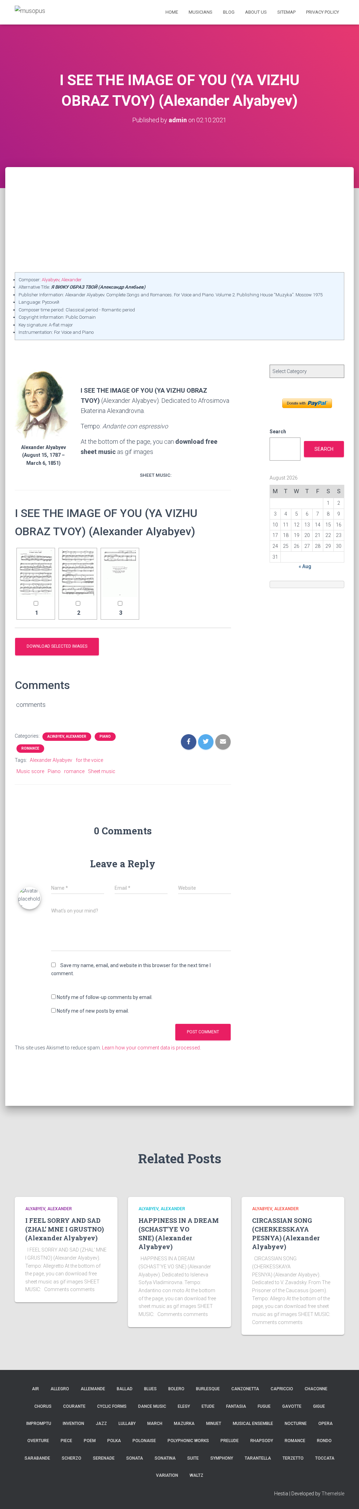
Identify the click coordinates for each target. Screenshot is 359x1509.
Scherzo (71, 1458)
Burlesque (208, 1388)
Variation (167, 1475)
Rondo (324, 1440)
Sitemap (286, 12)
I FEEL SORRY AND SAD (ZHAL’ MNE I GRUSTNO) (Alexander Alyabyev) (64, 1229)
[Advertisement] (179, 220)
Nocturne (296, 1423)
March (154, 1423)
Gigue (319, 1406)
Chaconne (316, 1388)
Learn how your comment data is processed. (151, 1047)
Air (35, 1388)
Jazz (101, 1423)
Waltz (196, 1475)
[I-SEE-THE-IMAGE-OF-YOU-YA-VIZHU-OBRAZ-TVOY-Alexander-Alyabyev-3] (119, 573)
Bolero (176, 1388)
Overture (38, 1440)
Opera (325, 1423)
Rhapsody (261, 1440)
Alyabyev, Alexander (62, 279)
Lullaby (127, 1423)
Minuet (213, 1423)
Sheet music (101, 771)
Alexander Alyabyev (51, 760)
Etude (208, 1406)
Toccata (324, 1458)
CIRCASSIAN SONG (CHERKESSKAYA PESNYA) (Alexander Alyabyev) (286, 1233)
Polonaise (144, 1440)
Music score (30, 771)
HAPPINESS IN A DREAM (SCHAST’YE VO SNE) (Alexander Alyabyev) (178, 1233)
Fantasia (236, 1406)
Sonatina (165, 1458)
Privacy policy (322, 12)
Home (171, 12)
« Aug (305, 566)
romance (74, 771)
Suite (193, 1458)
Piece (66, 1440)
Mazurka (184, 1423)
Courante (74, 1406)
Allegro (59, 1388)
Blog (229, 12)
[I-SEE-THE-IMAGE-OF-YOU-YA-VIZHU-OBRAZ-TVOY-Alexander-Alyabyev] (35, 573)
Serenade (104, 1458)
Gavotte (292, 1406)
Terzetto (293, 1458)
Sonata (134, 1458)
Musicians (200, 12)
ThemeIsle (332, 1493)
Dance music (152, 1406)
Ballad (125, 1388)
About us (256, 12)
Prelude (230, 1440)
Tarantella (258, 1458)
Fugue (264, 1406)
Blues (150, 1388)
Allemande (93, 1388)
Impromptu (38, 1423)
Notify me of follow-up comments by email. (105, 997)
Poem (90, 1440)
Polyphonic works (188, 1440)
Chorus (43, 1406)
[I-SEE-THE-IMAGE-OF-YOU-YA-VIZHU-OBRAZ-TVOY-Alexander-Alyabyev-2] (77, 573)
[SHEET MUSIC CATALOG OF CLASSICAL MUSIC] (29, 12)
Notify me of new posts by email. (93, 1011)
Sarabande (37, 1458)
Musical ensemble (253, 1423)
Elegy (184, 1406)
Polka (114, 1440)
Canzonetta (245, 1388)
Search (278, 431)
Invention (73, 1423)
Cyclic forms (112, 1406)
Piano (105, 736)
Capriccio (282, 1388)
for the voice (89, 760)
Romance (30, 748)
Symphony (221, 1458)
